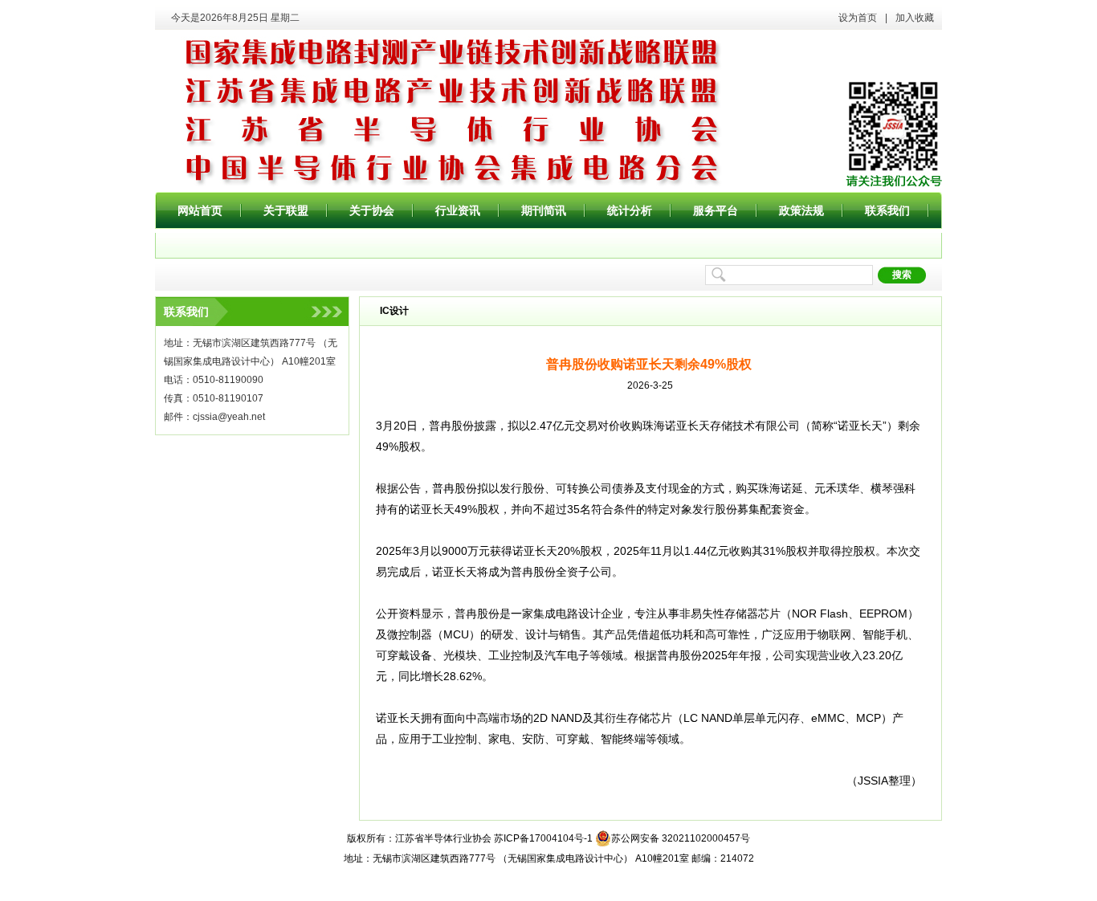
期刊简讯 (543, 210)
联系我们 (887, 210)
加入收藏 (914, 17)
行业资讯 (457, 210)
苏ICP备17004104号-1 (543, 838)
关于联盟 (285, 210)
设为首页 (857, 17)
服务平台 (715, 210)
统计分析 (629, 210)
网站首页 (199, 210)
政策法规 (801, 210)
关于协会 (371, 210)
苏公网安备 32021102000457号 (680, 838)
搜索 (901, 274)
